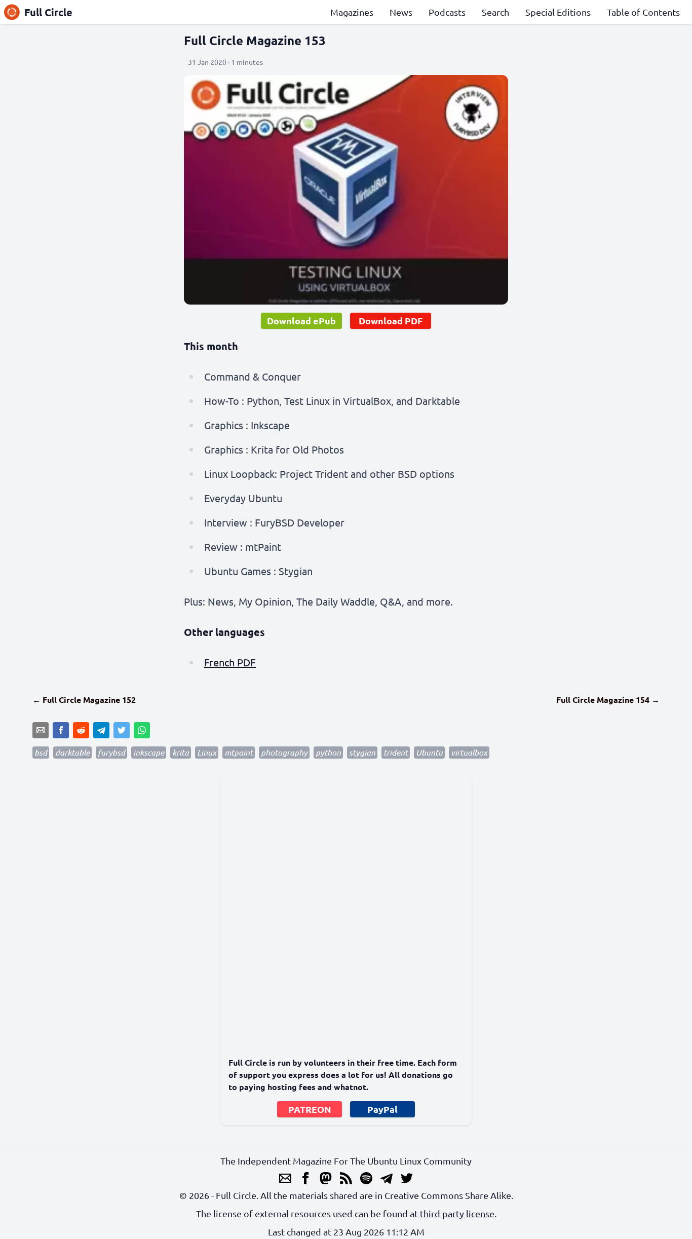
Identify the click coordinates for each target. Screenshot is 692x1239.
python (328, 752)
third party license (457, 1213)
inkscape (148, 752)
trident (395, 752)
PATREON (309, 1109)
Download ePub (301, 320)
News (401, 12)
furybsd (111, 752)
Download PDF (390, 320)
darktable (72, 752)
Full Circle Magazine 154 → (608, 699)
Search (495, 12)
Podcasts (447, 12)
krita (180, 752)
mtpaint (238, 752)
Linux (206, 752)
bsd (40, 752)
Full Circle (48, 12)
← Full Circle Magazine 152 (84, 699)
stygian (362, 752)
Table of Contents (643, 12)
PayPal (382, 1109)
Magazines (351, 12)
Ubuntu (429, 752)
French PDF (230, 662)
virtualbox (469, 752)
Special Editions (558, 12)
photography (284, 752)
